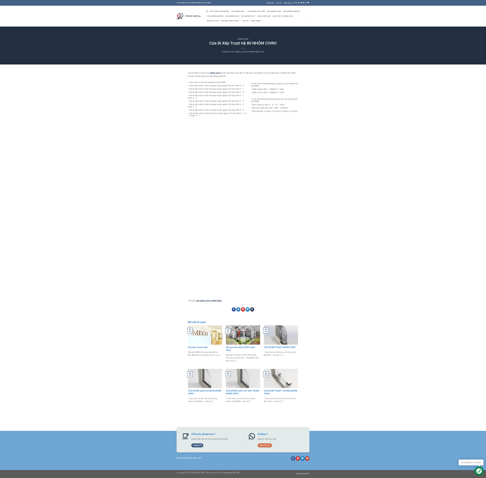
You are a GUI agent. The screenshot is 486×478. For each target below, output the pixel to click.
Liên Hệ (278, 3)
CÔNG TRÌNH (256, 21)
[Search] (207, 11)
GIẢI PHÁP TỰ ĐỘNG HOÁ (282, 16)
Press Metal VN (257, 52)
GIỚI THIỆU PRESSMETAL (219, 11)
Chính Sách (270, 3)
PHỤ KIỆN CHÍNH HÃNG (230, 21)
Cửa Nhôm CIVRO (274, 11)
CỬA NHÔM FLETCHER (256, 11)
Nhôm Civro (243, 39)
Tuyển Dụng (287, 3)
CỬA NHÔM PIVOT (248, 16)
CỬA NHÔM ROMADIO (291, 11)
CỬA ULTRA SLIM (264, 16)
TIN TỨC (245, 21)
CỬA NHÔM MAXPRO (215, 16)
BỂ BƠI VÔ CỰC (213, 21)
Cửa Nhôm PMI (237, 11)
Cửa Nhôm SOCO (232, 16)
